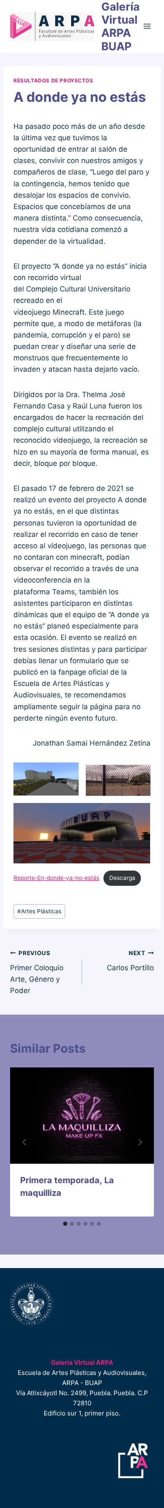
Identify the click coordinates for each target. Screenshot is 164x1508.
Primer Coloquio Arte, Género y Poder (36, 972)
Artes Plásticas (39, 911)
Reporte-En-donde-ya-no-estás (56, 877)
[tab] (65, 1224)
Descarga (122, 877)
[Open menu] (147, 26)
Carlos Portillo (130, 961)
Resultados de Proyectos (53, 80)
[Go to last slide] (24, 1142)
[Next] (139, 1142)
